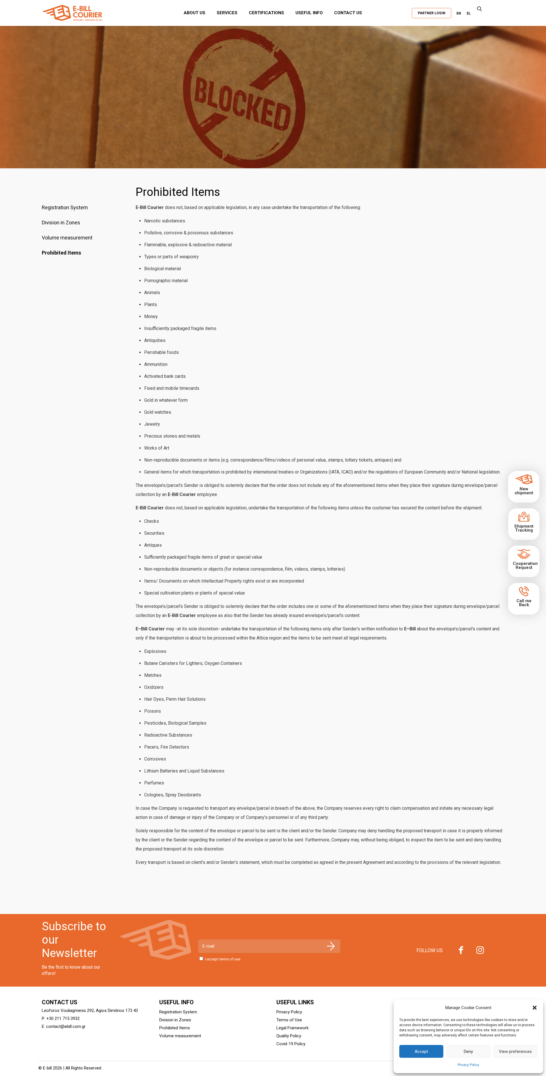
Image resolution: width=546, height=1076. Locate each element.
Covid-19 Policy (290, 1043)
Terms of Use (289, 1019)
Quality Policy (288, 1035)
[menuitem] (459, 13)
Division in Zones (61, 223)
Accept (421, 1051)
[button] (534, 1008)
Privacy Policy (468, 1065)
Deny (468, 1051)
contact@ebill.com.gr (66, 1026)
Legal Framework (292, 1027)
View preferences (515, 1051)
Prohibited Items (61, 253)
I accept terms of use (222, 959)
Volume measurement (67, 238)
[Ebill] (88, 13)
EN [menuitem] (458, 13)
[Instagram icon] (480, 951)
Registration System (65, 207)
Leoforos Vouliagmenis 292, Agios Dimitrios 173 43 (90, 1010)
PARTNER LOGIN (431, 13)
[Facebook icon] (461, 951)
